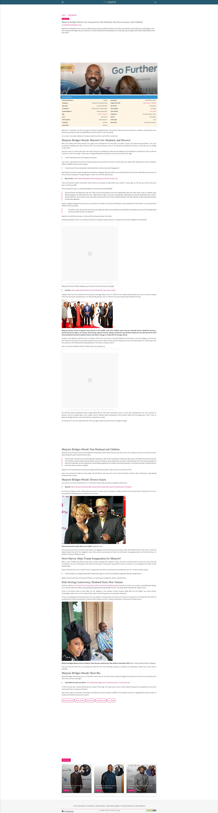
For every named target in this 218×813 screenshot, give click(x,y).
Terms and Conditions (80, 806)
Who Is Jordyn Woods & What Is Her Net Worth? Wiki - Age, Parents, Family (93, 290)
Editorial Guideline (100, 806)
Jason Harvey (90, 700)
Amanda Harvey (101, 700)
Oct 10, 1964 (153, 111)
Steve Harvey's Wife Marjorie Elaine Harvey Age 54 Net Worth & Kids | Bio (96, 178)
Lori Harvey (111, 700)
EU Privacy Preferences (127, 806)
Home (63, 15)
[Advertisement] (109, 48)
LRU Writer (66, 25)
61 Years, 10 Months (102, 114)
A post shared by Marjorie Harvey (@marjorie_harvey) (81, 283)
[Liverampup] (109, 2)
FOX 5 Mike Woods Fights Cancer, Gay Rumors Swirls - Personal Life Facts (108, 682)
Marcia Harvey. (80, 700)
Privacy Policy (90, 806)
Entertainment (72, 15)
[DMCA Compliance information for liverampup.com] (151, 811)
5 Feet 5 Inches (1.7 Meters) (149, 103)
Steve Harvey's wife (68, 700)
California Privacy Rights (113, 806)
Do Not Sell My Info (140, 806)
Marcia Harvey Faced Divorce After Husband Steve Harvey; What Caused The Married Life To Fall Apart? (101, 487)
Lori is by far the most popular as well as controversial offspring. (94, 585)
